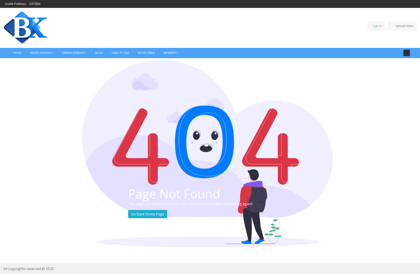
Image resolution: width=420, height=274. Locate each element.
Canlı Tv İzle (120, 53)
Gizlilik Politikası (15, 4)
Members (170, 53)
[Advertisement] (205, 27)
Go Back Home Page (147, 214)
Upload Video (404, 26)
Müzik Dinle (146, 53)
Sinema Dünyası (73, 53)
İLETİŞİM (35, 4)
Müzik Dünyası (40, 53)
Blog (99, 53)
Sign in (377, 26)
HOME (17, 53)
